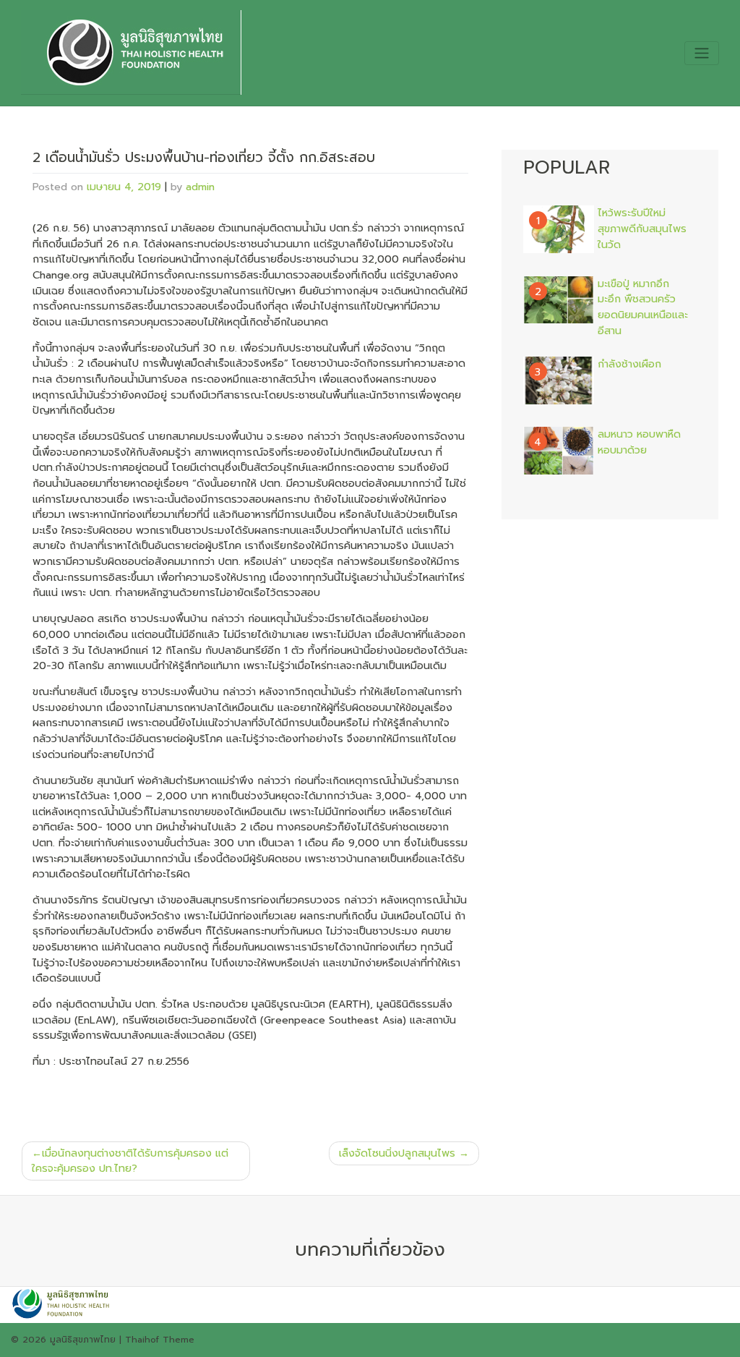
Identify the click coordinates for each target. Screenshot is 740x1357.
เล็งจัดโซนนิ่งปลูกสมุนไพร (397, 1153)
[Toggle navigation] (701, 53)
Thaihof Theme (159, 1339)
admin (200, 187)
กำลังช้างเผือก (629, 364)
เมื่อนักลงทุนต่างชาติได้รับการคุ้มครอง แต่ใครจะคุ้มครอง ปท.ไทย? (130, 1161)
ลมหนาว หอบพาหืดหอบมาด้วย (639, 442)
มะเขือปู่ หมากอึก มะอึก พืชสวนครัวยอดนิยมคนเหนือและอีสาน (643, 307)
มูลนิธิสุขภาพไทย (83, 1339)
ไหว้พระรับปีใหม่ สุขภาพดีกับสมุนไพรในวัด (642, 228)
